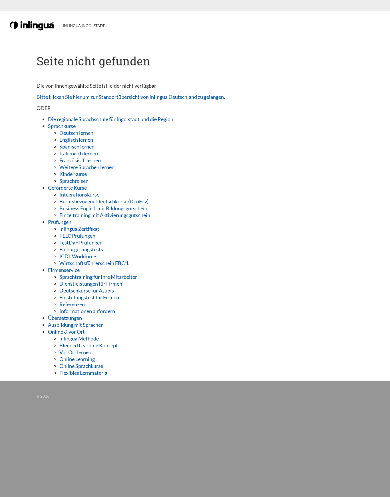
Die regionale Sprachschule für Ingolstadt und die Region (110, 119)
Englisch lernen (76, 140)
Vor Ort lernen (75, 352)
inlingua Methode (79, 338)
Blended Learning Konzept (88, 345)
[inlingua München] (32, 25)
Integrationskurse (79, 194)
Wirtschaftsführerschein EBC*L (94, 263)
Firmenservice (64, 270)
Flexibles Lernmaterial (84, 373)
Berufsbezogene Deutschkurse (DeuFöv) (103, 201)
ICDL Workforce (77, 256)
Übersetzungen (65, 318)
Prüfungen (59, 222)
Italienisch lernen (78, 153)
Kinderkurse (73, 174)
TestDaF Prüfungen (80, 242)
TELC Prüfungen (77, 236)
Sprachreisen (74, 181)
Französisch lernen (80, 160)
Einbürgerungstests (81, 249)
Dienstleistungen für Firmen (90, 283)
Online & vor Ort (66, 331)
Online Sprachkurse (81, 366)
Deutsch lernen (76, 133)
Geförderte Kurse (67, 188)
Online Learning (77, 359)
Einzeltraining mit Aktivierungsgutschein (104, 215)
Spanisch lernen (77, 146)
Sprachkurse (62, 126)
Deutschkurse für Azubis (86, 290)
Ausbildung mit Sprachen (76, 325)
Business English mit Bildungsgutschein (103, 208)
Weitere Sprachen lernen (86, 167)
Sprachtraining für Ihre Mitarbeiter (98, 277)
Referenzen (72, 304)
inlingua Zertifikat (79, 229)
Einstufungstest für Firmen (89, 297)
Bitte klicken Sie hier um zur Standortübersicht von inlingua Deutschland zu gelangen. (131, 97)
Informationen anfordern (87, 311)
